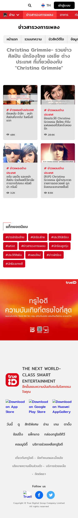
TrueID (11, 5)
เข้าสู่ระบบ (64, 5)
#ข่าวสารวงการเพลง (33, 246)
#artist (10, 246)
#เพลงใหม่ (34, 255)
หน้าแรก (12, 39)
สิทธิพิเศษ (31, 424)
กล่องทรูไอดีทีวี (54, 434)
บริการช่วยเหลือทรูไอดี (47, 444)
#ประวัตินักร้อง (60, 237)
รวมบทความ (33, 39)
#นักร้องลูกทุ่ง (59, 246)
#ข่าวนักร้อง (54, 255)
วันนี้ (10, 424)
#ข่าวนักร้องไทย (15, 237)
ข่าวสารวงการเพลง (39, 14)
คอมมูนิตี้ (21, 444)
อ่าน (12, 14)
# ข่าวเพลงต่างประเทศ (19, 110)
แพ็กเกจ (33, 434)
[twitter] (51, 495)
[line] (27, 495)
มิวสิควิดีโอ (56, 39)
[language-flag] (43, 5)
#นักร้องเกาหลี (14, 263)
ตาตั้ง (68, 424)
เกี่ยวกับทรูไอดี (24, 457)
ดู (19, 424)
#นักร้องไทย (38, 237)
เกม (56, 424)
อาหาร (64, 14)
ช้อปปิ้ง (18, 434)
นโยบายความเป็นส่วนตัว (27, 465)
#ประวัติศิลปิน (14, 255)
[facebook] (39, 495)
